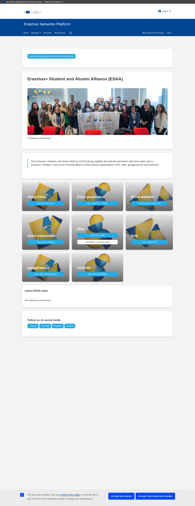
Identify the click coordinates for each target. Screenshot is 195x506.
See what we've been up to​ (149, 203)
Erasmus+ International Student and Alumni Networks (51, 56)
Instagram (57, 326)
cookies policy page (70, 494)
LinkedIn (33, 326)
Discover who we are (45, 203)
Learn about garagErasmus (45, 274)
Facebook (45, 326)
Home (26, 33)
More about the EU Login (153, 33)
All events (48, 33)
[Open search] (70, 32)
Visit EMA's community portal (97, 242)
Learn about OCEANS (97, 274)
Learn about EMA (97, 235)
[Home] (32, 11)
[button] (164, 11)
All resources (60, 33)
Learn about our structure (97, 203)
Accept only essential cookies (155, 496)
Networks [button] (35, 33)
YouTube (69, 326)
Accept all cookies (121, 496)
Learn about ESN (149, 242)
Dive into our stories (45, 242)
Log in (169, 33)
